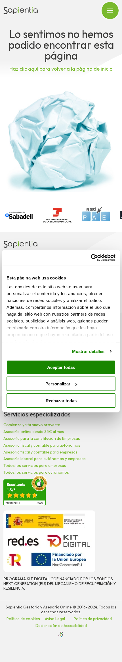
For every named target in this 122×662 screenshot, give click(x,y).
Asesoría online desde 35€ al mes (33, 431)
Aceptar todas (61, 367)
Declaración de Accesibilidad (61, 625)
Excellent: (16, 485)
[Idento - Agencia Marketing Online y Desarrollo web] (61, 635)
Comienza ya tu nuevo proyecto (31, 424)
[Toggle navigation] (110, 10)
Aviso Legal (55, 618)
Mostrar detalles (88, 351)
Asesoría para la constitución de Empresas (41, 438)
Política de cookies (23, 618)
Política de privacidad (93, 618)
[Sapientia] (20, 10)
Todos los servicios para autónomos (36, 472)
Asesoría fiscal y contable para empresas (40, 452)
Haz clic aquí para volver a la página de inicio (61, 69)
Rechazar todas (61, 400)
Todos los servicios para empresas (34, 465)
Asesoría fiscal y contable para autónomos (41, 445)
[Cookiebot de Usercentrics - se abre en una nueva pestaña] (90, 257)
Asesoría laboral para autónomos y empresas (44, 458)
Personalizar (57, 383)
